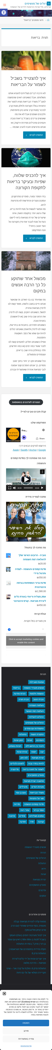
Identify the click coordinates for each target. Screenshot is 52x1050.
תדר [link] (32, 822)
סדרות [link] (17, 804)
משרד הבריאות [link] (37, 793)
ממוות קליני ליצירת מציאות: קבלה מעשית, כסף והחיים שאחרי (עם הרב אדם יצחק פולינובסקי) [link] (28, 925)
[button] (4, 993)
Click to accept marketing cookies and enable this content (26, 641)
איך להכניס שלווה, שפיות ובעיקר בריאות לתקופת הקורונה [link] (26, 181)
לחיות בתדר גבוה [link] (36, 763)
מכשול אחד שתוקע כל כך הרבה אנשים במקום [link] (28, 284)
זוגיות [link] (29, 740)
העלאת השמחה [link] (36, 705)
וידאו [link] (43, 868)
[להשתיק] (14, 487)
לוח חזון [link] (24, 758)
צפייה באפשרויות (26, 1039)
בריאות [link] (16, 688)
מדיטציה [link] (15, 769)
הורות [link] (43, 852)
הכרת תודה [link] (24, 699)
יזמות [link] (33, 752)
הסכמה (26, 1023)
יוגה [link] (42, 752)
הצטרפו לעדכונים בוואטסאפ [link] (26, 402)
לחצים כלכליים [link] (17, 763)
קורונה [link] (41, 822)
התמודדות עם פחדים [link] (34, 728)
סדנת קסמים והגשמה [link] (34, 804)
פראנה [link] (12, 816)
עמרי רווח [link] (25, 810)
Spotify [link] (24, 450)
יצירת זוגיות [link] (22, 752)
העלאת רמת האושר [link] (35, 711)
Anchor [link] (33, 450)
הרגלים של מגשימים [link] (34, 723)
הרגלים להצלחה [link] (36, 717)
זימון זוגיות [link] (18, 740)
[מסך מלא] (9, 487)
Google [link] (42, 450)
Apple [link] (16, 450)
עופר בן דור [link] (39, 810)
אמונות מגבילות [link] (37, 682)
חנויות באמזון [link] (15, 746)
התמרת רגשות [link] (37, 734)
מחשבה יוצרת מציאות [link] (34, 781)
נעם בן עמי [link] (21, 793)
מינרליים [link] (23, 787)
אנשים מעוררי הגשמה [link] (34, 688)
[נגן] (42, 487)
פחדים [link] (22, 816)
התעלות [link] (23, 734)
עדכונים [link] (42, 890)
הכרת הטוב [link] (38, 699)
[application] (26, 479)
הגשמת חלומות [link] (37, 694)
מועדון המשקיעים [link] (36, 775)
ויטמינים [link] (40, 740)
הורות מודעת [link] (20, 694)
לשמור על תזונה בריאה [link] (33, 769)
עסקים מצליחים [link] (36, 816)
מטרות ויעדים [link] (37, 787)
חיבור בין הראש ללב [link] (34, 746)
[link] (4, 12)
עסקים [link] (43, 895)
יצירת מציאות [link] (38, 758)
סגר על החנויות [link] (37, 798)
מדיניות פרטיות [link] (26, 1046)
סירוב (26, 1031)
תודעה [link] (23, 822)
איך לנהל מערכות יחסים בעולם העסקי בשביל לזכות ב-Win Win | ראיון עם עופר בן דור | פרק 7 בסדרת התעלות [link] (27, 939)
